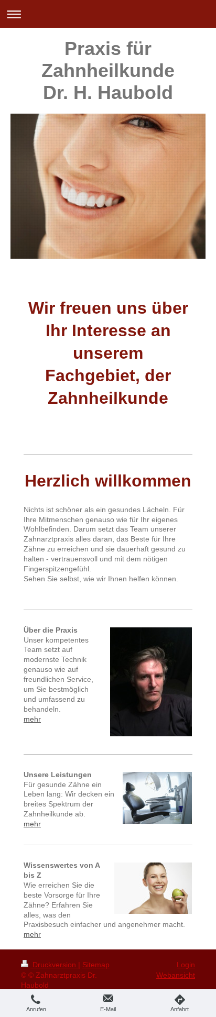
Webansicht (175, 975)
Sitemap (96, 964)
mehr (32, 719)
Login (186, 964)
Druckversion (54, 964)
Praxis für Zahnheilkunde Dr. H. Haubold (108, 70)
